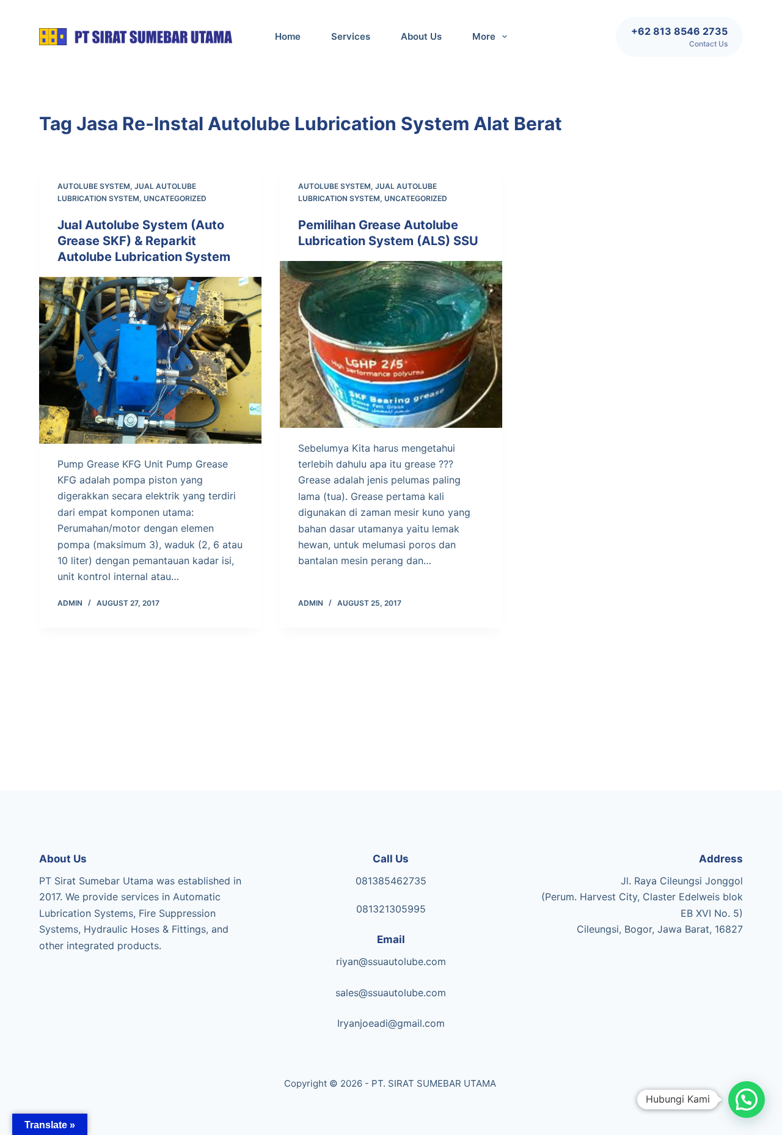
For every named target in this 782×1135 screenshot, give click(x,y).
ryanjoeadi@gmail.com (392, 1023)
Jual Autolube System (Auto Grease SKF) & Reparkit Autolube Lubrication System (143, 241)
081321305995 (391, 909)
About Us (421, 36)
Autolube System (93, 186)
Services (350, 36)
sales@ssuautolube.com (390, 992)
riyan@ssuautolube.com (391, 961)
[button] (746, 1099)
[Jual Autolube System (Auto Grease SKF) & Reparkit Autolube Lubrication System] (150, 360)
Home (288, 36)
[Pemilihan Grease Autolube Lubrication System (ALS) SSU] (391, 344)
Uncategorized (175, 198)
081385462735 (391, 881)
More (483, 36)
